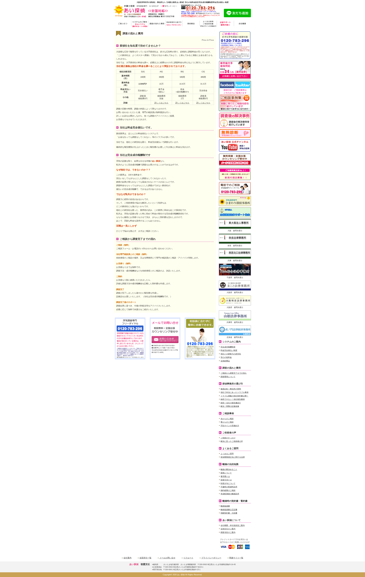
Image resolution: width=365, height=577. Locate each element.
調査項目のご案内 (228, 532)
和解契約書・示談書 (229, 513)
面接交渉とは (226, 480)
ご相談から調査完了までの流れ (234, 373)
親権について (226, 473)
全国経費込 (225, 361)
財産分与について (228, 483)
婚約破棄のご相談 (228, 490)
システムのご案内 (139, 23)
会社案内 (127, 558)
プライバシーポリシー (211, 558)
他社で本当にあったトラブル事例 (234, 392)
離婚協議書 (225, 506)
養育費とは (225, 476)
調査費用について (228, 377)
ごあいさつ (122, 23)
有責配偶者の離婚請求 (230, 494)
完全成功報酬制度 (228, 347)
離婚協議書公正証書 (229, 510)
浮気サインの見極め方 (230, 426)
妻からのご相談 (227, 422)
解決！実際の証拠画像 (230, 406)
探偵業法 (191, 23)
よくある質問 (208, 23)
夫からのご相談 (227, 419)
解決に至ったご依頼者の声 (232, 441)
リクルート (188, 558)
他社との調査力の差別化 (231, 354)
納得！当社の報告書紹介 (231, 403)
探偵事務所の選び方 (173, 23)
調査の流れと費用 (156, 23)
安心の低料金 (226, 357)
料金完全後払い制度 (229, 350)
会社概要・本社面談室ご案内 (233, 525)
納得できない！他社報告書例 (233, 399)
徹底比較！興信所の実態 (231, 389)
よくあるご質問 (227, 454)
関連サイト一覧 (236, 558)
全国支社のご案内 (228, 529)
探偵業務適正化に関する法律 (233, 457)
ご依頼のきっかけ (228, 438)
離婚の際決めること (229, 469)
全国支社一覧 (145, 558)
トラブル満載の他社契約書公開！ (234, 396)
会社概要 (242, 23)
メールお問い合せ (167, 558)
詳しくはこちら (161, 103)
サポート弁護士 (225, 23)
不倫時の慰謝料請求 (229, 487)
